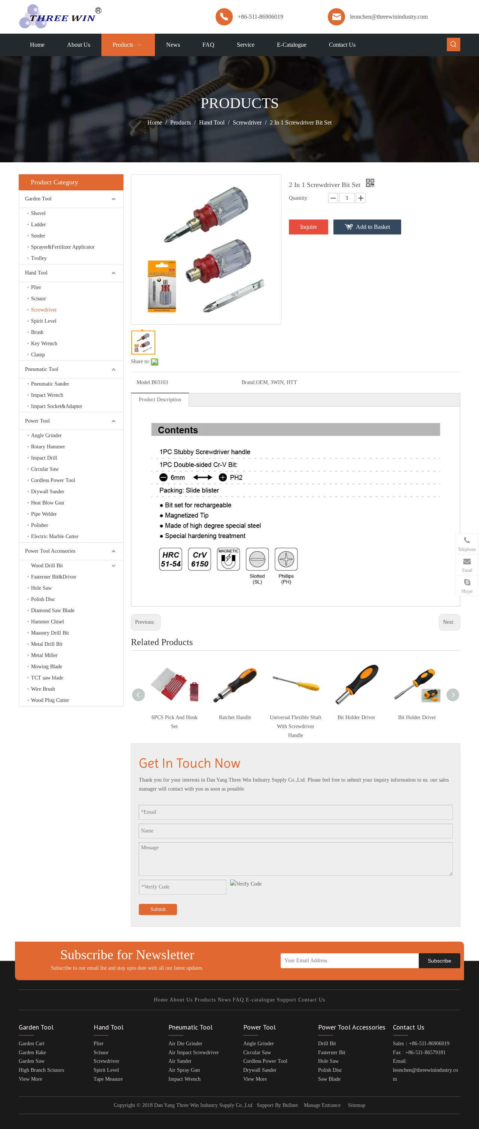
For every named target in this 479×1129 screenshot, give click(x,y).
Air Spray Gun (184, 1070)
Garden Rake (32, 1052)
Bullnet (290, 1105)
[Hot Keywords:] (453, 44)
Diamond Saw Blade (52, 610)
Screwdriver (44, 310)
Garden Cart (32, 1043)
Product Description (160, 399)
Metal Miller (44, 655)
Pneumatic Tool (41, 369)
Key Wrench (44, 343)
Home (161, 1000)
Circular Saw (45, 469)
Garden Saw (32, 1061)
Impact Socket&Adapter (56, 406)
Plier (36, 287)
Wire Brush (43, 689)
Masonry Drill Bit (50, 633)
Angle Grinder (46, 435)
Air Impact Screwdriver (193, 1052)
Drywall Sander (47, 491)
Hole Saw (41, 588)
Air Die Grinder (185, 1043)
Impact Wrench (47, 395)
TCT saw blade (47, 678)
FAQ (238, 1000)
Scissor (38, 298)
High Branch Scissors (41, 1070)
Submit (158, 909)
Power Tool (37, 421)
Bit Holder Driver (356, 717)
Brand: (249, 382)
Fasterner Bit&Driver (53, 577)
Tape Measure (108, 1079)
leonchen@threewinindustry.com (389, 16)
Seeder (38, 236)
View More (30, 1079)
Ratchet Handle (235, 717)
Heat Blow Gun (47, 503)
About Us (181, 1000)
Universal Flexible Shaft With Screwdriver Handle (295, 726)
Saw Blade (329, 1079)
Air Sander (180, 1061)
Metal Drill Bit (46, 644)
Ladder (38, 224)
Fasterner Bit (331, 1052)
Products (205, 1000)
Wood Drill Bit (47, 565)
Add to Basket (373, 227)
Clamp (38, 355)
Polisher (39, 525)
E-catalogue (260, 1000)
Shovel (38, 213)
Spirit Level (44, 321)
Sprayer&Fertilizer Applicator (63, 247)
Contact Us (311, 1000)
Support (286, 1000)
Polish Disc (43, 599)
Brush (37, 332)
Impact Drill (44, 458)
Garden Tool (38, 199)
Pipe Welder (44, 514)
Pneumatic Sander (50, 384)
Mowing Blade (46, 666)
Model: (144, 382)
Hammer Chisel (47, 622)
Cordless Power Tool (53, 480)
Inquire (308, 227)
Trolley (39, 258)
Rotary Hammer (48, 447)
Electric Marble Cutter (55, 536)
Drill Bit (327, 1043)
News (224, 1000)
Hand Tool (36, 273)
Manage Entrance (322, 1105)
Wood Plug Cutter (50, 700)
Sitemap (356, 1105)
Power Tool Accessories (50, 551)
